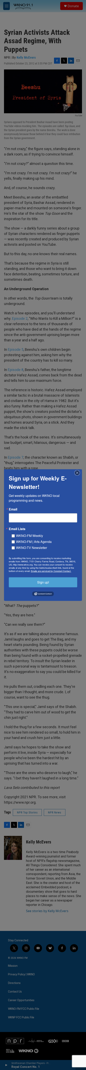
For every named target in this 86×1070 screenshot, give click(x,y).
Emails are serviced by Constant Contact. (51, 570)
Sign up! (43, 582)
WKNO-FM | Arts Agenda (34, 541)
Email (13, 509)
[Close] (78, 472)
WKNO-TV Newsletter (31, 547)
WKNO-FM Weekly (29, 535)
